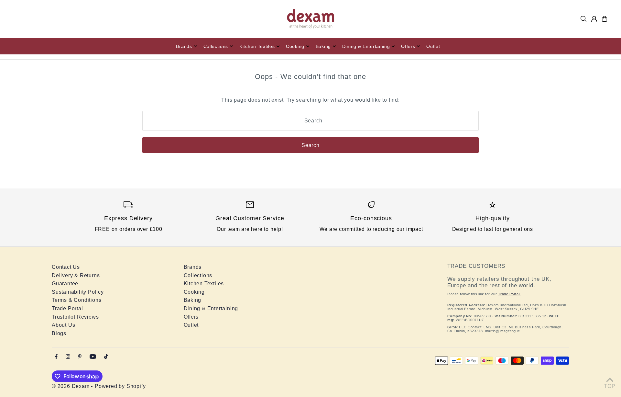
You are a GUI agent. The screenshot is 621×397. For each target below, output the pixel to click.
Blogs (59, 333)
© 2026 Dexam (71, 386)
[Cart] (604, 19)
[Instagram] (68, 357)
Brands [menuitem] (184, 46)
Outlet (191, 325)
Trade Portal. (509, 294)
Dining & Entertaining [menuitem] (366, 46)
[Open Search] (583, 19)
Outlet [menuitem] (433, 46)
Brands (193, 267)
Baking (193, 300)
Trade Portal (67, 308)
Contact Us (66, 267)
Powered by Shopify (120, 386)
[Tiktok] (106, 357)
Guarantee (65, 283)
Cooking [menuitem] (295, 46)
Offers (191, 317)
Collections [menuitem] (215, 46)
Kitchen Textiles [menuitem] (257, 46)
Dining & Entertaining (211, 308)
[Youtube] (93, 357)
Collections (198, 275)
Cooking (194, 292)
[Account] (594, 19)
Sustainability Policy (78, 292)
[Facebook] (56, 357)
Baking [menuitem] (323, 46)
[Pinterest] (80, 357)
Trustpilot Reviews (75, 317)
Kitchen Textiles (204, 283)
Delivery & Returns (76, 275)
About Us (63, 325)
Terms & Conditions (76, 300)
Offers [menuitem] (408, 46)
